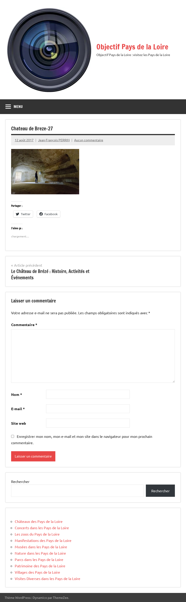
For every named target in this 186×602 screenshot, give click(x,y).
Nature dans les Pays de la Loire (40, 553)
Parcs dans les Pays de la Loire (39, 559)
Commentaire (24, 324)
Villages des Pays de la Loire (37, 572)
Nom (16, 394)
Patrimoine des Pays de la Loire (40, 565)
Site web (18, 423)
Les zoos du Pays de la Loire (37, 534)
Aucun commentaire (88, 140)
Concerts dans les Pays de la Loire (42, 527)
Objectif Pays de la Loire (132, 46)
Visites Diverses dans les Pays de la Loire (47, 578)
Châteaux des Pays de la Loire (39, 521)
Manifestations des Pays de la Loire (43, 540)
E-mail (18, 408)
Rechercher (20, 481)
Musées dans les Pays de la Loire (41, 546)
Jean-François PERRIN (54, 140)
